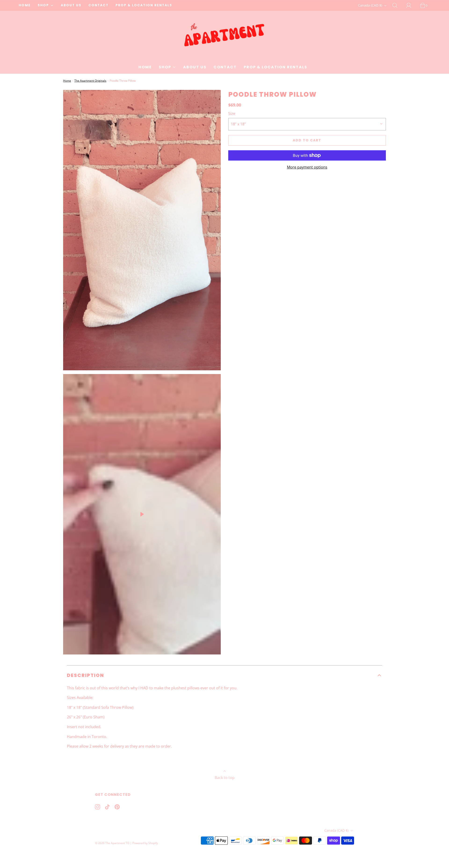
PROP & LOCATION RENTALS (144, 5)
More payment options (307, 167)
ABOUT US (71, 5)
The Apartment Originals (90, 81)
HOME (25, 5)
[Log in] (411, 5)
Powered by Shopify (145, 843)
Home (67, 81)
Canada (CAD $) (370, 5)
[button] (224, 675)
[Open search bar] (397, 5)
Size (231, 113)
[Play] (142, 514)
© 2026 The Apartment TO (112, 843)
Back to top (225, 777)
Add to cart (307, 140)
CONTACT (98, 5)
